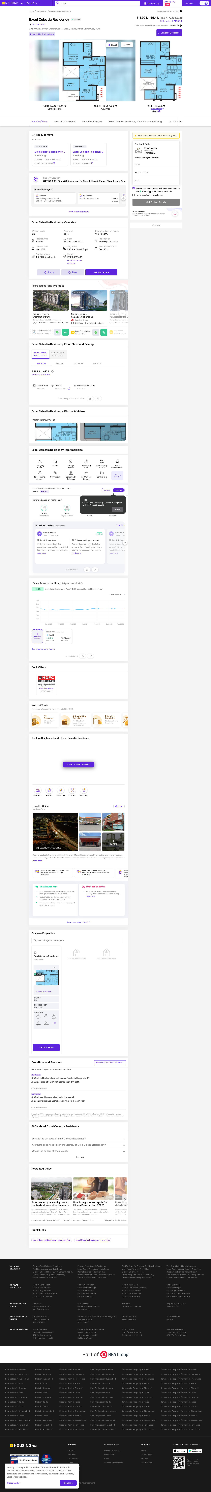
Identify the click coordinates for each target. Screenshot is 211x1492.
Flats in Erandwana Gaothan (134, 1288)
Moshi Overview (40, 1329)
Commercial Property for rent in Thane (179, 1416)
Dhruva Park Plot (129, 1316)
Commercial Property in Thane (136, 1416)
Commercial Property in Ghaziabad (138, 1429)
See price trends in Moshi (43, 649)
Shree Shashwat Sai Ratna (89, 1306)
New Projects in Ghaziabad (102, 1429)
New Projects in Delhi (100, 1393)
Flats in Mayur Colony (42, 1290)
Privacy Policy (74, 1471)
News (143, 1451)
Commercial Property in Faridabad (137, 1425)
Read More (37, 861)
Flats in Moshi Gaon (86, 1285)
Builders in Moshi (85, 1338)
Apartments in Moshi (175, 1329)
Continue (68, 1483)
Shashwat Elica (173, 1306)
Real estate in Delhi (14, 1393)
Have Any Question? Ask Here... (110, 1063)
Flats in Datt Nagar (85, 1296)
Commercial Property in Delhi (135, 1393)
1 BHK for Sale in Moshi (87, 1335)
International (146, 1463)
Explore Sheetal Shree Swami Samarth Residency (53, 1272)
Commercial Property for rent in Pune (178, 1383)
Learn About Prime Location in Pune (93, 1269)
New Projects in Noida (100, 1402)
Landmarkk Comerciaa (131, 1306)
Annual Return (74, 1467)
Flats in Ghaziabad (43, 1429)
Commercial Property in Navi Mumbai (139, 1420)
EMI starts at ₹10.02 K (171, 21)
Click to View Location (78, 764)
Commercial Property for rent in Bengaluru (181, 1374)
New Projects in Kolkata (101, 1406)
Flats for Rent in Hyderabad (72, 1379)
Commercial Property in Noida (135, 1402)
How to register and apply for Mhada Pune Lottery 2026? (90, 1204)
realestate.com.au (112, 1451)
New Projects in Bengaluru (102, 1374)
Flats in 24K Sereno (86, 1290)
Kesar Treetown (129, 1319)
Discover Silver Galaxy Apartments (137, 1278)
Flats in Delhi (41, 1393)
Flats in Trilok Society (131, 1296)
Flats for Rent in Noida (69, 1402)
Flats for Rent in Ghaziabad (72, 1429)
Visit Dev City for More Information (181, 1266)
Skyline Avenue (173, 1316)
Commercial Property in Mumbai (136, 1370)
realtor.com (109, 1455)
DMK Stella (37, 1303)
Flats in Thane (41, 1416)
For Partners (73, 1459)
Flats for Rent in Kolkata (70, 1406)
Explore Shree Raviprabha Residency (49, 1275)
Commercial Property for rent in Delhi (178, 1393)
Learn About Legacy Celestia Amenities (184, 1269)
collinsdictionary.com (113, 1463)
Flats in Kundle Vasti (41, 1285)
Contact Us (72, 1475)
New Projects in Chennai (101, 1388)
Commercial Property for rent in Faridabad (180, 1425)
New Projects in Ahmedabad (103, 1411)
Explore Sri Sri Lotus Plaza (133, 1272)
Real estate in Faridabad (16, 1425)
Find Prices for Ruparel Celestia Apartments (186, 1275)
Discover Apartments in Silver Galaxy (138, 1275)
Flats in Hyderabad (44, 1379)
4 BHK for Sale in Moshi (43, 1338)
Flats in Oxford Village (131, 1293)
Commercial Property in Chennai (137, 1388)
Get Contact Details (156, 202)
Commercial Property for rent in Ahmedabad (181, 1411)
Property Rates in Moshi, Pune (91, 1329)
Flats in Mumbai (42, 1370)
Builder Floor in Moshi (87, 1332)
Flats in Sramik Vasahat (132, 1290)
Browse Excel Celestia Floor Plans (47, 1266)
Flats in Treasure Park (87, 1293)
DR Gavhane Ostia (41, 1316)
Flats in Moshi (128, 1329)
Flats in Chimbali (173, 1285)
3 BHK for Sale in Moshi (176, 1335)
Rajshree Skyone (85, 1319)
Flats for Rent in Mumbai (70, 1370)
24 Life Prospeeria (41, 1309)
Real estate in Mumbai (15, 1370)
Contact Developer (171, 32)
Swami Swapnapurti (41, 1306)
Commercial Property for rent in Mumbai (179, 1370)
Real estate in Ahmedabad (17, 1411)
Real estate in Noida (14, 1402)
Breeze (170, 1319)
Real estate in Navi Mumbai (17, 1420)
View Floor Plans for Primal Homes (137, 1269)
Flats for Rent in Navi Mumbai (73, 1420)
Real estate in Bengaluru (16, 1374)
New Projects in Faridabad (102, 1425)
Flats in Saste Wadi (130, 1285)
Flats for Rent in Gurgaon (71, 1397)
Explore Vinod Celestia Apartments (182, 1278)
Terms (70, 1463)
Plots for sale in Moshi (131, 1332)
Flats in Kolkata (42, 1406)
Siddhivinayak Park (41, 1319)
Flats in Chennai (42, 1388)
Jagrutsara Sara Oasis (176, 1303)
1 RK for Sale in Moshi (42, 1335)
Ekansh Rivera (84, 1303)
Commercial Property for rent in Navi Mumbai (182, 1420)
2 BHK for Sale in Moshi (132, 1335)
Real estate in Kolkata (15, 1406)
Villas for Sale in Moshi (176, 1332)
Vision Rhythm (39, 1322)
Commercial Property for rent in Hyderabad (181, 1379)
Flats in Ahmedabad (44, 1411)
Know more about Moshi (77, 922)
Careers (71, 1451)
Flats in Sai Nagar (174, 1288)
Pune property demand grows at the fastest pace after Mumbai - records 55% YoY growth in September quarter (50, 1204)
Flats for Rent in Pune (69, 1383)
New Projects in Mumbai (101, 1370)
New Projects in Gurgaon (102, 1397)
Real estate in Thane (15, 1416)
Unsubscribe (73, 1479)
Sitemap (144, 1459)
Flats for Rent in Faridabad (71, 1425)
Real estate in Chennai (15, 1388)
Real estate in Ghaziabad (16, 1429)
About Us (72, 1455)
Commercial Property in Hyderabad (138, 1379)
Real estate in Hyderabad (17, 1379)
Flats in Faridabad (43, 1425)
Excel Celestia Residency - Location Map (51, 1240)
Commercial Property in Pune (135, 1383)
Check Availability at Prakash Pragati (182, 1272)
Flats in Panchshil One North (45, 1293)
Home (31, 11)
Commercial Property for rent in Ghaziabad (181, 1429)
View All (119, 525)
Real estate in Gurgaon (16, 1397)
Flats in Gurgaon (43, 1397)
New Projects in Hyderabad (103, 1379)
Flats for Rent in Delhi (69, 1393)
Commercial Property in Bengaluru (138, 1374)
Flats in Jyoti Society (176, 1290)
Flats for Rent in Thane (70, 1416)
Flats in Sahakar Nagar (87, 1288)
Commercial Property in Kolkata (136, 1406)
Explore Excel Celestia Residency (92, 1266)
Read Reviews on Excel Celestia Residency (96, 1275)
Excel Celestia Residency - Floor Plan (93, 1240)
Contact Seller (46, 1047)
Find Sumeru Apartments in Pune (47, 1269)
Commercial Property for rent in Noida (178, 1402)
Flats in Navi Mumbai (44, 1420)
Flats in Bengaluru (43, 1374)
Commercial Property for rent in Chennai (180, 1388)
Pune (38, 11)
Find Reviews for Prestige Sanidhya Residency (142, 1266)
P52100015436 (74, 257)
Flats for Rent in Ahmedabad (72, 1411)
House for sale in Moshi (43, 1332)
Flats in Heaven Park (42, 1288)
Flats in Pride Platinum (42, 1296)
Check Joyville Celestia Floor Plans (93, 1278)
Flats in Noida (41, 1402)
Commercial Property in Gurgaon (137, 1397)
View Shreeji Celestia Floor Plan (91, 1272)
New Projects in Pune (100, 1383)
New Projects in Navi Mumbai (103, 1420)
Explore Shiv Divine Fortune (45, 1278)
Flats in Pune (41, 1383)
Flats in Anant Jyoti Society (178, 1296)
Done (117, 509)
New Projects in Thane (100, 1416)
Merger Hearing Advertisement (81, 1483)
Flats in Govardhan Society (178, 1293)
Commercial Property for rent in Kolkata (179, 1406)
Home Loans (146, 1455)
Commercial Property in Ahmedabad (138, 1411)
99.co (106, 1459)
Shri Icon (126, 1303)
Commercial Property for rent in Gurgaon (180, 1397)
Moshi (45, 11)
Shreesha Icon (84, 1309)
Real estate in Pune (14, 1383)
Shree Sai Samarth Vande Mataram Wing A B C (97, 1316)
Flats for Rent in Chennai (71, 1388)
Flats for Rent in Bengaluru (72, 1374)
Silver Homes (83, 1322)
